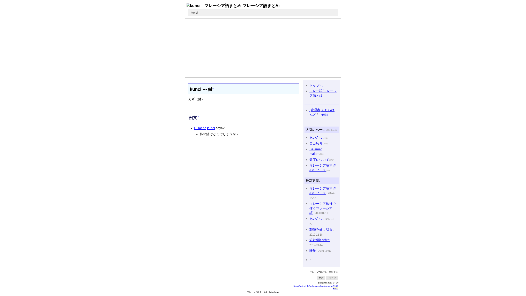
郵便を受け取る (320, 229)
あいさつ (316, 137)
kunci (194, 12)
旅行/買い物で (319, 240)
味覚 (312, 250)
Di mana (200, 128)
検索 (321, 277)
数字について (319, 159)
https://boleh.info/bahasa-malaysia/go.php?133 (315, 286)
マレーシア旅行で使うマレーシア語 (322, 208)
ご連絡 (323, 114)
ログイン (332, 277)
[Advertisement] (263, 48)
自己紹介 (316, 143)
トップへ (316, 85)
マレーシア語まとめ (261, 5)
